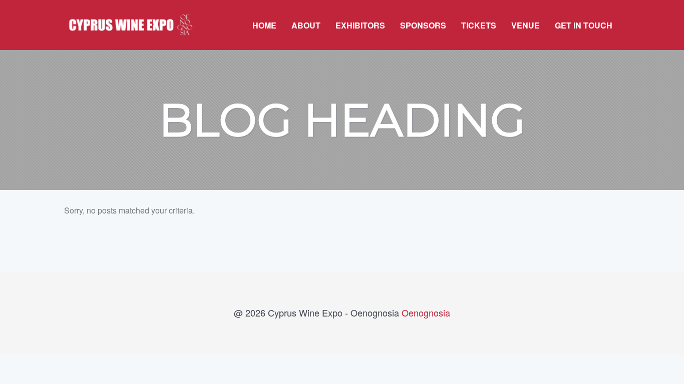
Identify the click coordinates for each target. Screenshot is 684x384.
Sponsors (423, 25)
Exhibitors (360, 25)
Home (264, 25)
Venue (525, 25)
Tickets (478, 25)
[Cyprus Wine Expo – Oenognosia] (128, 17)
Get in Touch (583, 25)
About (305, 25)
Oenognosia (426, 312)
